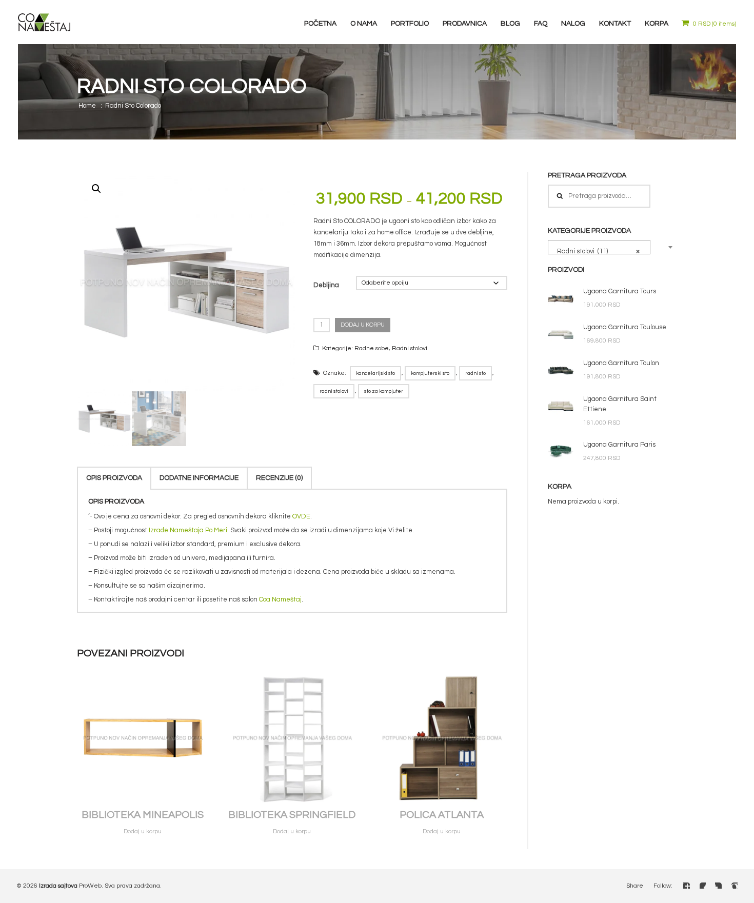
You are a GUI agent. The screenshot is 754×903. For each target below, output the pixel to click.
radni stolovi (334, 391)
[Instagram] (718, 885)
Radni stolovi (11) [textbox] (596, 251)
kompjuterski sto (430, 373)
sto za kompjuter (383, 391)
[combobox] (599, 247)
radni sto (475, 373)
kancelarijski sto (375, 373)
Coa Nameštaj (280, 599)
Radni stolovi (409, 348)
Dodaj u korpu (363, 325)
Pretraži (560, 196)
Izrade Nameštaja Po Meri (188, 530)
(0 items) (714, 24)
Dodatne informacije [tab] (199, 477)
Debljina (326, 285)
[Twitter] (702, 885)
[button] (96, 188)
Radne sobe (371, 348)
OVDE (301, 516)
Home (87, 105)
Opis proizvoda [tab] (114, 477)
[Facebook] (686, 885)
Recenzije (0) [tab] (279, 477)
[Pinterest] (734, 885)
